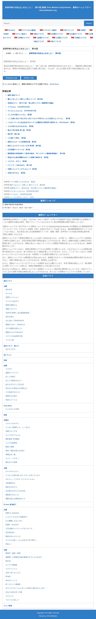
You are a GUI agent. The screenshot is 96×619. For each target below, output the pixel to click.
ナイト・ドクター (12, 458)
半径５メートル (11, 400)
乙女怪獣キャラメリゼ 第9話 (19, 149)
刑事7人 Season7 (12, 513)
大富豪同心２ (11, 483)
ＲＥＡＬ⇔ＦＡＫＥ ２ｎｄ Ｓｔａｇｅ (20, 479)
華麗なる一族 (11, 454)
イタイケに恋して (12, 600)
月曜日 (6, 420)
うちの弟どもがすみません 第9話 (21, 126)
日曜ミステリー (11, 309)
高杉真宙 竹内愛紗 (12, 439)
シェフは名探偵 (11, 443)
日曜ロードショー (12, 297)
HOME (8, 53)
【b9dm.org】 (28, 78)
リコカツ (9, 369)
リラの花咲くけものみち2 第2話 (22, 182)
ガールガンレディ (12, 471)
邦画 (5, 415)
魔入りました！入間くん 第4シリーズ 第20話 (25, 99)
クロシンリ (10, 596)
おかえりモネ (11, 349)
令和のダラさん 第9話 (16, 173)
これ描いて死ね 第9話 (17, 138)
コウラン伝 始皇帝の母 (14, 336)
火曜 (5, 468)
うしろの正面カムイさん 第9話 (20, 115)
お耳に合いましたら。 (14, 573)
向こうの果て (11, 376)
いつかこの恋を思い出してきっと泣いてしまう (23, 475)
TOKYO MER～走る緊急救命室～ (18, 313)
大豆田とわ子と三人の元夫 (15, 491)
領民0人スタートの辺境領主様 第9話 (22, 142)
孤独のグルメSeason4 (14, 332)
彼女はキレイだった (13, 536)
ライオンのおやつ (12, 301)
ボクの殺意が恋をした (14, 328)
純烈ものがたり (11, 487)
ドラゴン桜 (10, 340)
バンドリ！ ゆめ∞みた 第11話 (20, 165)
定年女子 (9, 289)
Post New (8, 406)
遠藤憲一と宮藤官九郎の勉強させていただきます (24, 557)
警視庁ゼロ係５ (11, 396)
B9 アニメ (19, 53)
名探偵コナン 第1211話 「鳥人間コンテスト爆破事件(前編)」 (31, 103)
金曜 (5, 365)
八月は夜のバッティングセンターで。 (20, 528)
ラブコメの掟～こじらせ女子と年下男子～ (21, 540)
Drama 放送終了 (10, 504)
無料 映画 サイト (14, 95)
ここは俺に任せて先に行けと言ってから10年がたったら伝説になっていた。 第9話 (39, 118)
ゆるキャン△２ (11, 580)
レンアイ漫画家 (11, 565)
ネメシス (9, 293)
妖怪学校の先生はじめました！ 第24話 (20, 49)
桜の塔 (8, 561)
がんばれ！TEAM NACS (15, 320)
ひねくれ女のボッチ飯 (14, 592)
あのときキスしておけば (15, 384)
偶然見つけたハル (12, 495)
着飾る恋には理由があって (15, 498)
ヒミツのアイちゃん (13, 435)
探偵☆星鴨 (10, 447)
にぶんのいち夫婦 (12, 409)
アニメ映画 (8, 606)
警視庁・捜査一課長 (13, 553)
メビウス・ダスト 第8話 (17, 161)
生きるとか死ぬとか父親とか (16, 388)
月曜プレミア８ (11, 431)
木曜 (5, 550)
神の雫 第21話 (14, 134)
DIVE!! (8, 576)
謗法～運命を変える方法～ (15, 451)
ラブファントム (11, 569)
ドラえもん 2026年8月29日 (19, 107)
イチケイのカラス (12, 423)
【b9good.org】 (11, 78)
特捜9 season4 (12, 525)
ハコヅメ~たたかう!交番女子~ (17, 517)
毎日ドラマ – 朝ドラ (11, 346)
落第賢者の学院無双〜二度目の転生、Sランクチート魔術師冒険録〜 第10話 (36, 153)
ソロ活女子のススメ (13, 392)
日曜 (5, 286)
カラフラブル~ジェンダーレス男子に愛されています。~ (26, 588)
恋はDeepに (10, 532)
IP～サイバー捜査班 (13, 584)
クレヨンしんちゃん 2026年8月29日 (22, 111)
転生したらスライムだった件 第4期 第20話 (24, 146)
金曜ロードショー (12, 373)
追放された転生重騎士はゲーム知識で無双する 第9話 (28, 157)
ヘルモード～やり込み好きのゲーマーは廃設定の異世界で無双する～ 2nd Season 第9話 (41, 122)
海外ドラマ (8, 281)
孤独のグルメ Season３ (15, 324)
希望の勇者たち (11, 305)
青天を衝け (10, 317)
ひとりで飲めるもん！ (14, 380)
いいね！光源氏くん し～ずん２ (18, 427)
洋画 (5, 360)
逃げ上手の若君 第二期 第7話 (19, 130)
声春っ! (8, 544)
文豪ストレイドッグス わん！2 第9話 (22, 169)
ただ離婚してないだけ (14, 521)
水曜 (5, 510)
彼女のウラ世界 (11, 462)
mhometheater (52, 616)
